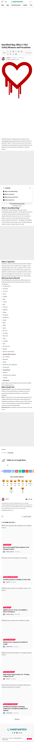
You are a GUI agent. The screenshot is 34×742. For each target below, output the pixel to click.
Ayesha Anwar (9, 646)
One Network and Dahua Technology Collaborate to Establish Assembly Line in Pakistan (15, 708)
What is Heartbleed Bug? (11, 191)
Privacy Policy (18, 738)
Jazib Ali (8, 57)
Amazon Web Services (9, 354)
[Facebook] (28, 499)
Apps (5, 639)
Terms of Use (5, 739)
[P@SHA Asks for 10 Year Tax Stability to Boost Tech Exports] (17, 596)
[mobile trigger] (3, 2)
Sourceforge (6, 370)
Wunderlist (6, 380)
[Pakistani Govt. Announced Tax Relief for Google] (17, 628)
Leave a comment (27, 516)
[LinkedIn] (31, 499)
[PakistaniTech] (17, 2)
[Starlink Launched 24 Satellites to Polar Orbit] (17, 566)
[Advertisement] (17, 24)
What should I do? (9, 200)
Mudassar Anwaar (10, 551)
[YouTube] (17, 733)
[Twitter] (14, 733)
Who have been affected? (11, 197)
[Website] (26, 499)
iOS (5, 671)
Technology (10, 452)
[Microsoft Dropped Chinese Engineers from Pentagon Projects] (17, 534)
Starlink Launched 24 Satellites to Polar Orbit (16, 579)
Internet (6, 577)
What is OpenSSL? (9, 194)
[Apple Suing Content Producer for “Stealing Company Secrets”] (17, 661)
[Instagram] (30, 499)
